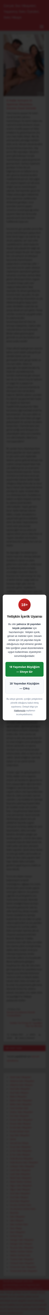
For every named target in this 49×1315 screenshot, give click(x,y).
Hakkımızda (19, 710)
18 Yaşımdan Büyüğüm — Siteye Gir (24, 669)
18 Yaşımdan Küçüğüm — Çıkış (24, 686)
